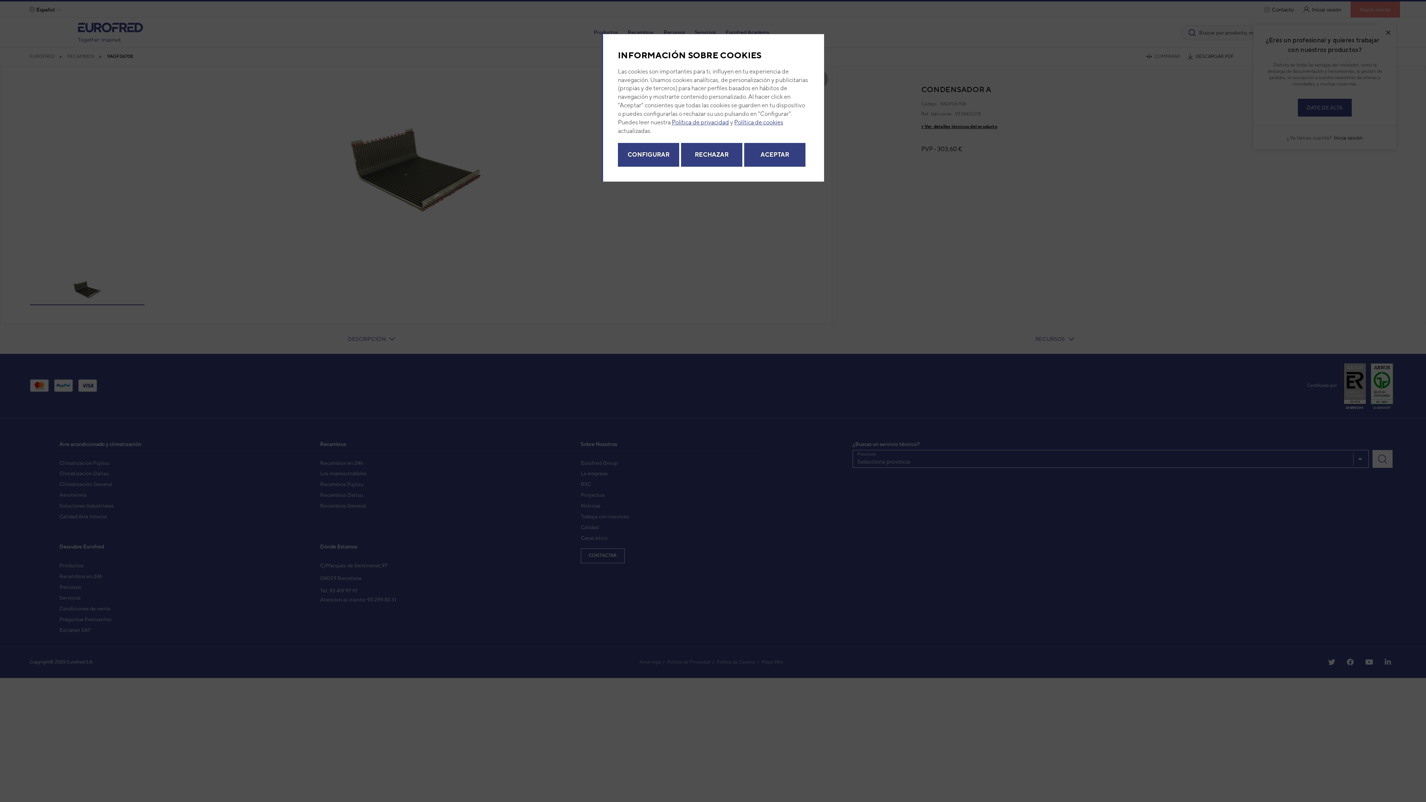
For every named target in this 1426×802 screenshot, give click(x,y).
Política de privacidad (700, 122)
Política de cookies (758, 122)
